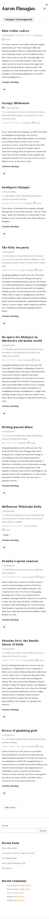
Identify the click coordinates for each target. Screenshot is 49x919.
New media (18, 352)
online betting (26, 435)
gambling (5, 742)
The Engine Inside (9, 858)
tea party (14, 263)
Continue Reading (10, 82)
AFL (7, 739)
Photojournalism (13, 108)
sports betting (22, 439)
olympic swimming (22, 196)
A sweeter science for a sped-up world (18, 853)
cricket (29, 739)
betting (12, 739)
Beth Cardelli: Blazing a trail (13, 863)
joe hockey (10, 259)
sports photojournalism (10, 199)
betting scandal (21, 739)
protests (13, 119)
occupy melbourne (30, 115)
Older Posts (10, 807)
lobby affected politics (15, 115)
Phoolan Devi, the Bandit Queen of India (20, 642)
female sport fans (39, 739)
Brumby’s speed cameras (20, 561)
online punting (37, 435)
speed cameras (26, 569)
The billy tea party (15, 247)
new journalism (36, 518)
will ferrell (11, 573)
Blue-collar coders (15, 31)
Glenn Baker (10, 196)
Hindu (4, 656)
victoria (4, 573)
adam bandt (10, 515)
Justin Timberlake (32, 349)
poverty (24, 656)
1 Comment (22, 443)
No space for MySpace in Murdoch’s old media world (22, 338)
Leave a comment (27, 270)
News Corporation (29, 352)
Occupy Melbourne (16, 103)
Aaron (8, 39)
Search (5, 825)
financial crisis (33, 112)
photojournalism (35, 196)
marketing (13, 742)
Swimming (23, 199)
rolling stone (35, 259)
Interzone (19, 893)
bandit (8, 653)
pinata (18, 569)
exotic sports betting (13, 435)
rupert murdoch (13, 356)
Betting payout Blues (17, 427)
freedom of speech (13, 518)
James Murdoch (20, 349)
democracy (23, 112)
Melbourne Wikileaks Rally (22, 506)
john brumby (10, 569)
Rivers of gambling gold (19, 730)
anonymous (19, 515)
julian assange (25, 518)
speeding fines (37, 569)
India (8, 656)
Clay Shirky (10, 349)
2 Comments (37, 35)
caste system (15, 653)
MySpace (9, 352)
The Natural (7, 868)
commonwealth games (29, 653)
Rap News (11, 522)
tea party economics (25, 263)
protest (4, 522)
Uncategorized (9, 35)
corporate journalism (32, 515)
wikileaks (19, 522)
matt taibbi (19, 259)
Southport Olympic (16, 187)
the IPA (36, 263)
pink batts (26, 259)
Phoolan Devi (16, 656)
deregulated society (13, 256)
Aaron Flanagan (18, 8)
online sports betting (9, 439)
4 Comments (26, 123)
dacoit (41, 653)
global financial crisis (28, 256)
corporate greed (12, 112)
